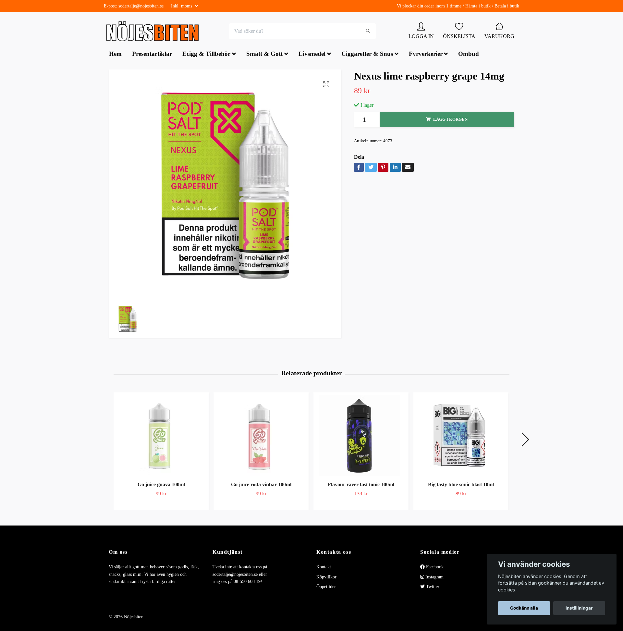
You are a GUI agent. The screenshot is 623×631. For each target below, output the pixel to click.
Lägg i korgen (450, 120)
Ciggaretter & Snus (367, 54)
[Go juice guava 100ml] (161, 436)
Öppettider (326, 587)
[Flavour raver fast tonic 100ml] (361, 436)
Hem (115, 54)
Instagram (434, 577)
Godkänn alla (524, 608)
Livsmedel (312, 54)
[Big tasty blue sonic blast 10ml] (461, 436)
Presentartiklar (152, 54)
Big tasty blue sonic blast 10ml (461, 485)
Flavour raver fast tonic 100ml (361, 485)
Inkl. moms (182, 6)
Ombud (468, 54)
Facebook (434, 567)
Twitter (432, 587)
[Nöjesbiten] (154, 32)
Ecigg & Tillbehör (206, 54)
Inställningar (579, 608)
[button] (524, 440)
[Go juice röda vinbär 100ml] (261, 436)
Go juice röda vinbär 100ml (261, 485)
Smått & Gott (264, 54)
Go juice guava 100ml (161, 485)
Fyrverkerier (426, 54)
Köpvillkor (326, 577)
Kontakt (323, 567)
